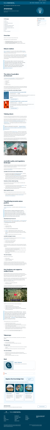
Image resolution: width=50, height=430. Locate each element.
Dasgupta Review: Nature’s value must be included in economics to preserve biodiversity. (15, 128)
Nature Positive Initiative (8, 207)
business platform (10, 169)
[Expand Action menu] (45, 23)
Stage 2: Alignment (18, 362)
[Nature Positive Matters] (9, 3)
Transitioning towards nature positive (8, 26)
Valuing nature (6, 24)
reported (25, 54)
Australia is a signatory (16, 220)
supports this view (14, 131)
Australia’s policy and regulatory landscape (9, 25)
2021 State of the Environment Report (10, 78)
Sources (6, 373)
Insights (17, 393)
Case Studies (9, 393)
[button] (14, 99)
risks (9, 54)
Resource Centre (28, 393)
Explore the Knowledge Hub (7, 31)
